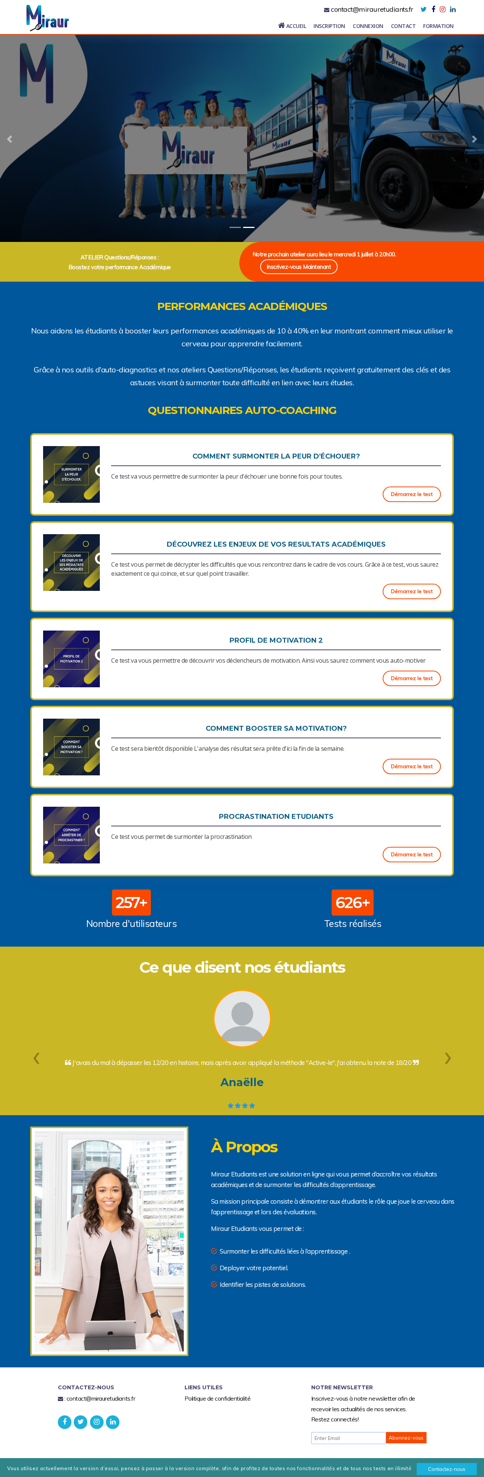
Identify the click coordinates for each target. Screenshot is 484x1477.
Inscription (329, 25)
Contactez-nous (446, 1469)
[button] (36, 1055)
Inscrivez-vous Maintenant (299, 266)
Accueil (295, 25)
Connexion (368, 25)
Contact (403, 25)
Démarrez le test (412, 494)
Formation (438, 25)
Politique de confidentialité (218, 1398)
